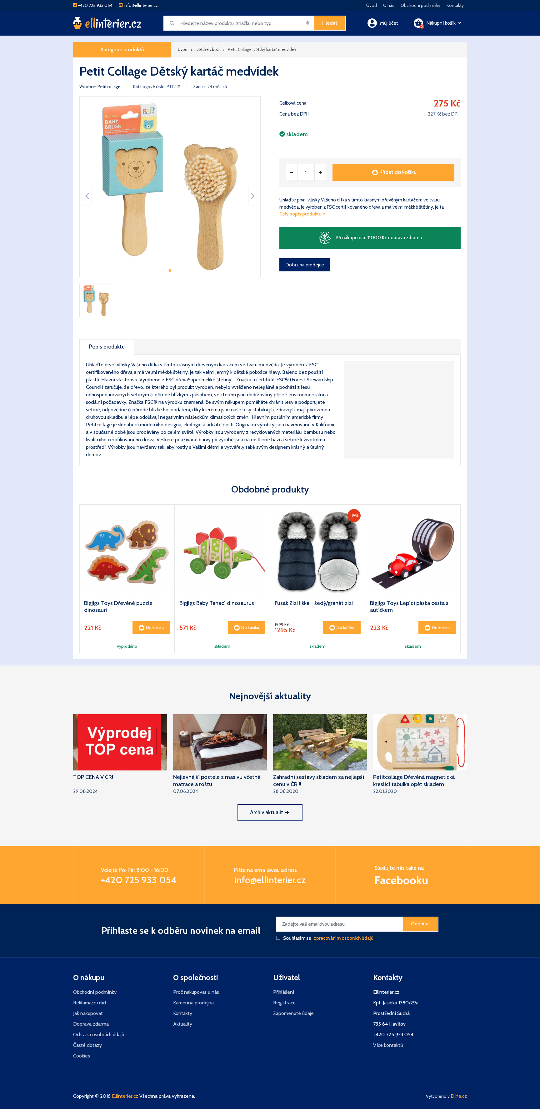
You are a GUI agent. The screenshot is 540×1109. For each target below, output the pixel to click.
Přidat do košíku (398, 172)
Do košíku (155, 627)
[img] (307, 23)
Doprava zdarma (91, 1024)
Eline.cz (459, 1096)
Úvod (371, 5)
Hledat (329, 23)
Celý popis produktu (300, 214)
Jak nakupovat (88, 1013)
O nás (388, 5)
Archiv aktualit (266, 812)
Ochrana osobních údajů (98, 1034)
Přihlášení (283, 992)
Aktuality (182, 1024)
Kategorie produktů (122, 49)
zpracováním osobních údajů (343, 938)
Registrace (284, 1003)
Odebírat (420, 924)
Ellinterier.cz (125, 1096)
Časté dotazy (87, 1045)
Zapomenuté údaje (293, 1013)
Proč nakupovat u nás (196, 992)
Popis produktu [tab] (107, 347)
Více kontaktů (388, 1045)
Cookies (81, 1056)
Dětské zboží (208, 49)
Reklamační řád (89, 1003)
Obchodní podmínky (420, 5)
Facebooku (401, 880)
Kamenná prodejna (193, 1003)
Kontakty (455, 5)
